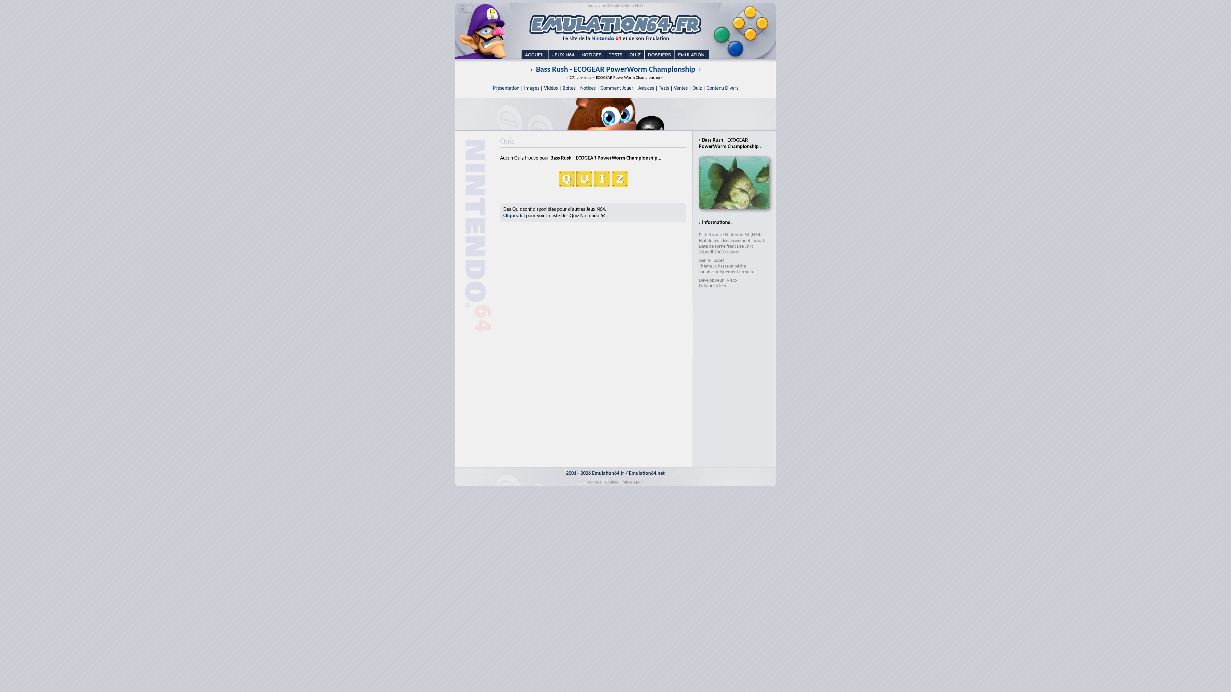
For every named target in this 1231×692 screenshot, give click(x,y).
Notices (588, 88)
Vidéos (551, 88)
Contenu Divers (722, 88)
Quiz (697, 88)
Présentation (506, 88)
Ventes (681, 88)
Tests (664, 88)
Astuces (646, 88)
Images (531, 88)
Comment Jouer (616, 88)
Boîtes (569, 88)
